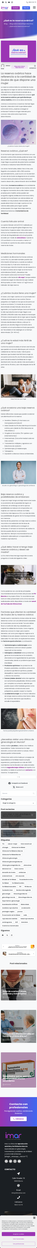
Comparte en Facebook (19, 783)
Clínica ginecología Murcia (11, 865)
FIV (20, 886)
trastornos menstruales (10, 926)
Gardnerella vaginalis (23, 890)
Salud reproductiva (27, 919)
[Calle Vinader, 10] (18, 1173)
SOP (16, 922)
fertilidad (5, 883)
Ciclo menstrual (26, 844)
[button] (34, 1217)
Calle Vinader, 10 (18, 1178)
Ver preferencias (18, 1244)
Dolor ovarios (19, 869)
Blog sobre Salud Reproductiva (21, 24)
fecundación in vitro (26, 879)
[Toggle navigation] (34, 8)
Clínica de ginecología (9, 858)
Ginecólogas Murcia (20, 894)
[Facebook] (2, 2)
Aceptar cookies (18, 1234)
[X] (5, 2)
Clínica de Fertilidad (18, 847)
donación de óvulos (8, 872)
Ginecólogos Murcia (25, 897)
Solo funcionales (18, 1239)
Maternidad (25, 904)
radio (25, 915)
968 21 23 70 (32, 2)
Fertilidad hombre (18, 883)
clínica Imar (28, 865)
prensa (20, 911)
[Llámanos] (18, 1197)
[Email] (18, 1185)
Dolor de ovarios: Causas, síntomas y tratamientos (15, 992)
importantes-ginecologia (11, 901)
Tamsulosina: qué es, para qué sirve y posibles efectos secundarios (17, 1078)
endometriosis (7, 876)
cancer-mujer (12, 844)
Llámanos (18, 1202)
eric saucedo (20, 876)
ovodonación (25, 908)
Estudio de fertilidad (9, 879)
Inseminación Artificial (10, 904)
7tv (3, 844)
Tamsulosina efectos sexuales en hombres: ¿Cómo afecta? (18, 1035)
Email (18, 1190)
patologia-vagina (8, 911)
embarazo (22, 872)
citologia (5, 847)
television (24, 922)
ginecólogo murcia (8, 897)
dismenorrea (6, 869)
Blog (5, 24)
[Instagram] (12, 2)
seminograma (7, 922)
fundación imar (7, 890)
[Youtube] (19, 1161)
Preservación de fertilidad (11, 915)
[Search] (33, 793)
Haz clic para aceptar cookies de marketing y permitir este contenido (18, 575)
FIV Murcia (28, 886)
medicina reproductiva (10, 908)
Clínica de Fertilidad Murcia (11, 854)
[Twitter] (10, 1161)
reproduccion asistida (9, 919)
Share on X (19, 787)
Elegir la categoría (9, 803)
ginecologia (6, 894)
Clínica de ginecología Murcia (12, 862)
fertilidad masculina (9, 886)
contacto (29, 770)
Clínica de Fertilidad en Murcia (12, 851)
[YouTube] (9, 2)
